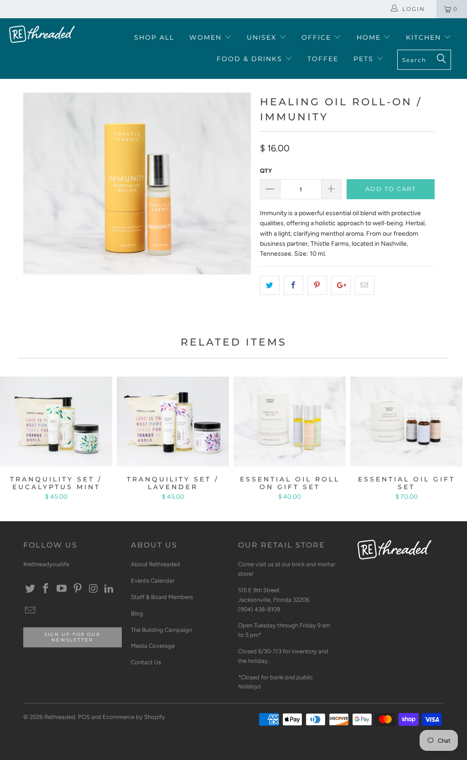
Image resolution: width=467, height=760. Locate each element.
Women (206, 37)
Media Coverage (153, 645)
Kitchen (425, 37)
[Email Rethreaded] (30, 611)
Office (317, 37)
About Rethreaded (155, 564)
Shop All (154, 37)
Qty (266, 170)
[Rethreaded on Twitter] (30, 589)
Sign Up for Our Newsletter (72, 637)
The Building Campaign (161, 629)
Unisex (263, 37)
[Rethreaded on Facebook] (46, 589)
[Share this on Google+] (341, 285)
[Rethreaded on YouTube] (62, 589)
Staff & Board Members (162, 597)
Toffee (322, 59)
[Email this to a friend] (364, 285)
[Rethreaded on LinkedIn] (109, 589)
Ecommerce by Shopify (134, 716)
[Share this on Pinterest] (317, 285)
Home (370, 37)
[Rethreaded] (42, 34)
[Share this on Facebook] (293, 285)
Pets (364, 59)
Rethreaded (59, 716)
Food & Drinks (251, 59)
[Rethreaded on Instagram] (93, 589)
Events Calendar (152, 580)
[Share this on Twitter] (270, 285)
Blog (137, 613)
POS (84, 716)
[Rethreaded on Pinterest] (77, 589)
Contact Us (146, 662)
